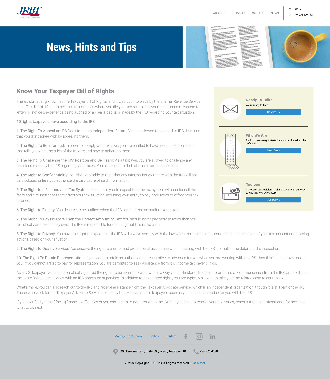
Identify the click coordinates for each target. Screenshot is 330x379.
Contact (171, 336)
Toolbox (153, 336)
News (275, 13)
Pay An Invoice (304, 15)
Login (297, 9)
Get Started (273, 199)
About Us (219, 13)
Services (239, 13)
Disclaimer (197, 363)
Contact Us (273, 112)
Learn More (273, 150)
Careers (258, 13)
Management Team (128, 336)
